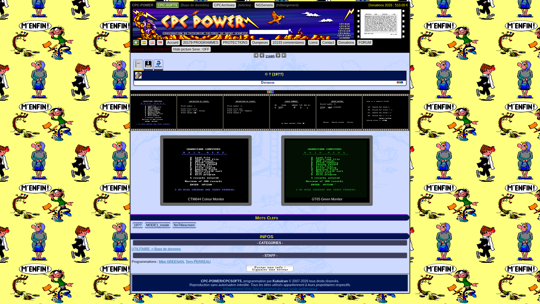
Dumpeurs (260, 42)
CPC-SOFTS (167, 5)
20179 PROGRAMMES (200, 42)
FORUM (365, 42)
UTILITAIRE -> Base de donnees (156, 249)
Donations (346, 42)
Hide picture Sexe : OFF (191, 49)
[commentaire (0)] (158, 65)
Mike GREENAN (171, 261)
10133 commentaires (288, 42)
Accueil (172, 42)
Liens (313, 42)
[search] (290, 31)
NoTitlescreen (184, 225)
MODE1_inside (157, 225)
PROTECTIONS (235, 42)
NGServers (264, 5)
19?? (138, 225)
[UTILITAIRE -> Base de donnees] (139, 77)
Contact (328, 42)
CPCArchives (224, 5)
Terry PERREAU (198, 261)
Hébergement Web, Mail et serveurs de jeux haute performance (270, 288)
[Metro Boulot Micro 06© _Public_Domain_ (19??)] (381, 37)
